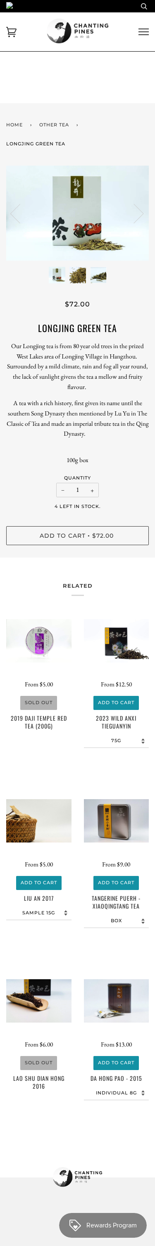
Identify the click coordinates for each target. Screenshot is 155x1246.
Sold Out (38, 702)
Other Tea (54, 125)
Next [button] (134, 213)
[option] (77, 213)
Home (14, 125)
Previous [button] (20, 213)
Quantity (77, 478)
